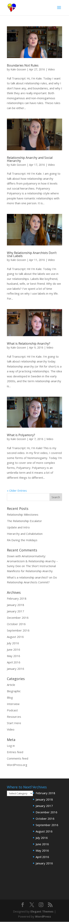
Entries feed (15, 752)
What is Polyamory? (21, 435)
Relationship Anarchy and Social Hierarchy (30, 159)
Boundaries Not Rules (23, 65)
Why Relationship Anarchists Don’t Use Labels (32, 254)
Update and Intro (18, 527)
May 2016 (13, 656)
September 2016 (18, 630)
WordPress (43, 916)
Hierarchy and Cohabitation (25, 534)
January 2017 (15, 611)
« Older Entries (17, 490)
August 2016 (15, 637)
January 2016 (15, 669)
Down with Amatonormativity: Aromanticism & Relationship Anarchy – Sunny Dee (32, 561)
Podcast (12, 710)
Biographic (14, 691)
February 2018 (16, 598)
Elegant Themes (41, 911)
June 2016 (13, 649)
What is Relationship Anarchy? (28, 343)
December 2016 (18, 618)
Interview (13, 704)
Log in (11, 746)
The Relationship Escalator (24, 521)
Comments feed (17, 758)
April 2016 (13, 662)
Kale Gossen (18, 69)
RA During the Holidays (22, 540)
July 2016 (13, 643)
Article (11, 685)
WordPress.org (17, 765)
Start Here (14, 723)
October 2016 (16, 624)
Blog (10, 697)
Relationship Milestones (22, 514)
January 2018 (15, 605)
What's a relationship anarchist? (27, 577)
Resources (14, 717)
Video (51, 69)
